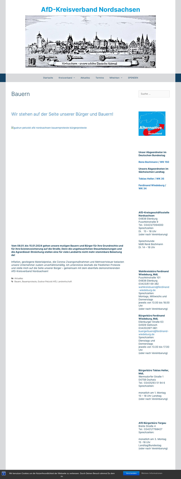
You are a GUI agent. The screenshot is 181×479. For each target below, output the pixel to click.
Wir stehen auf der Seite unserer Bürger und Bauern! (62, 114)
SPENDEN (133, 77)
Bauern (17, 281)
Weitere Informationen (151, 473)
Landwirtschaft (65, 281)
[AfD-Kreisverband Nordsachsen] (90, 41)
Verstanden (131, 473)
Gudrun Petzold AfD (47, 281)
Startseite (48, 77)
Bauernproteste (29, 281)
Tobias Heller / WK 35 (151, 178)
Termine (100, 77)
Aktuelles (85, 77)
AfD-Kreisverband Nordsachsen (90, 9)
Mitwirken (114, 77)
